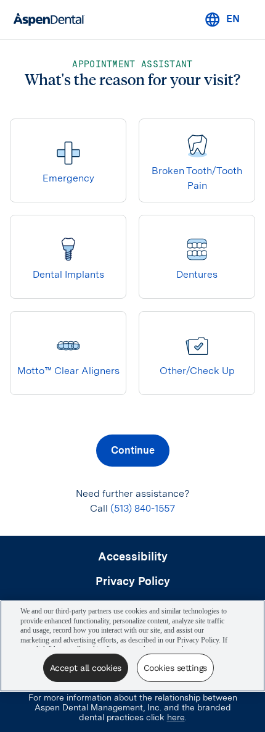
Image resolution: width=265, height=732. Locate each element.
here (176, 717)
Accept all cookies (85, 668)
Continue (133, 450)
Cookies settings (175, 668)
